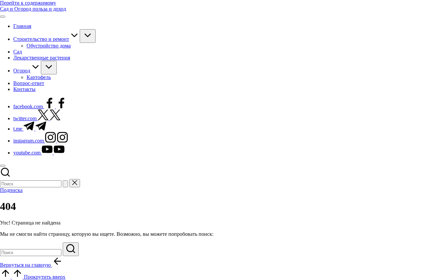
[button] (65, 183)
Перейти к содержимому (28, 3)
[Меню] (2, 17)
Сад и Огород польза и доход (33, 9)
